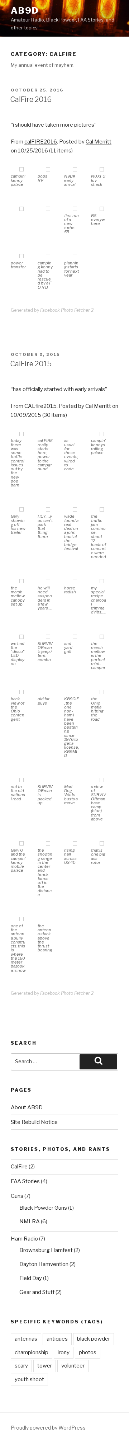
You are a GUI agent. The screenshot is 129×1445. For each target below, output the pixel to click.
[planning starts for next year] (75, 256)
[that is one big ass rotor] (102, 843)
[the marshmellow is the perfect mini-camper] (102, 637)
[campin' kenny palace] (21, 169)
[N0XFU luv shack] (102, 169)
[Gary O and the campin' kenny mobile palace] (21, 843)
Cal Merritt (98, 141)
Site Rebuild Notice (34, 1122)
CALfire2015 (40, 406)
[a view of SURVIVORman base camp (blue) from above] (102, 780)
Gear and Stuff (36, 1292)
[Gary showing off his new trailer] (21, 509)
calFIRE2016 (40, 141)
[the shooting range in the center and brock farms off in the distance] (48, 843)
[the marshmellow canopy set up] (21, 581)
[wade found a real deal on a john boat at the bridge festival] (75, 509)
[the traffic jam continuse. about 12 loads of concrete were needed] (102, 509)
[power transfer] (21, 256)
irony (64, 1352)
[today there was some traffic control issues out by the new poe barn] (21, 434)
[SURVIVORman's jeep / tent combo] (48, 637)
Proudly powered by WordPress (48, 1428)
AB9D (25, 10)
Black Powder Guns (43, 1208)
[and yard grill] (75, 637)
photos (87, 1352)
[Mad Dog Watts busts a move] (75, 780)
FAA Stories (25, 1181)
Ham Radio (24, 1238)
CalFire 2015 (31, 363)
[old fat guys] (48, 692)
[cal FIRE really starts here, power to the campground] (48, 434)
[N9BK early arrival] (75, 169)
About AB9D (27, 1107)
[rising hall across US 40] (75, 843)
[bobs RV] (48, 169)
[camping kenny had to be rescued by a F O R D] (48, 256)
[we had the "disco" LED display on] (21, 637)
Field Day (30, 1278)
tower (44, 1365)
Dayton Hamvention (43, 1264)
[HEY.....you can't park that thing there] (48, 509)
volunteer (73, 1365)
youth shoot (29, 1379)
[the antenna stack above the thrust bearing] (48, 919)
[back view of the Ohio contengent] (21, 692)
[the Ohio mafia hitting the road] (102, 692)
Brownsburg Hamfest (46, 1250)
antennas (26, 1339)
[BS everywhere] (102, 209)
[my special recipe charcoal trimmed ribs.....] (102, 581)
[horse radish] (75, 581)
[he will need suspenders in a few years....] (48, 581)
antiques (57, 1339)
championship (31, 1352)
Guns (17, 1196)
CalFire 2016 (31, 99)
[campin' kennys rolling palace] (102, 434)
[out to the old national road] (21, 780)
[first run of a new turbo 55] (75, 209)
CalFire (19, 1166)
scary (21, 1365)
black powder (93, 1339)
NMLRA (29, 1221)
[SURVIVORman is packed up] (48, 780)
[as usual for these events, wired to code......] (75, 434)
